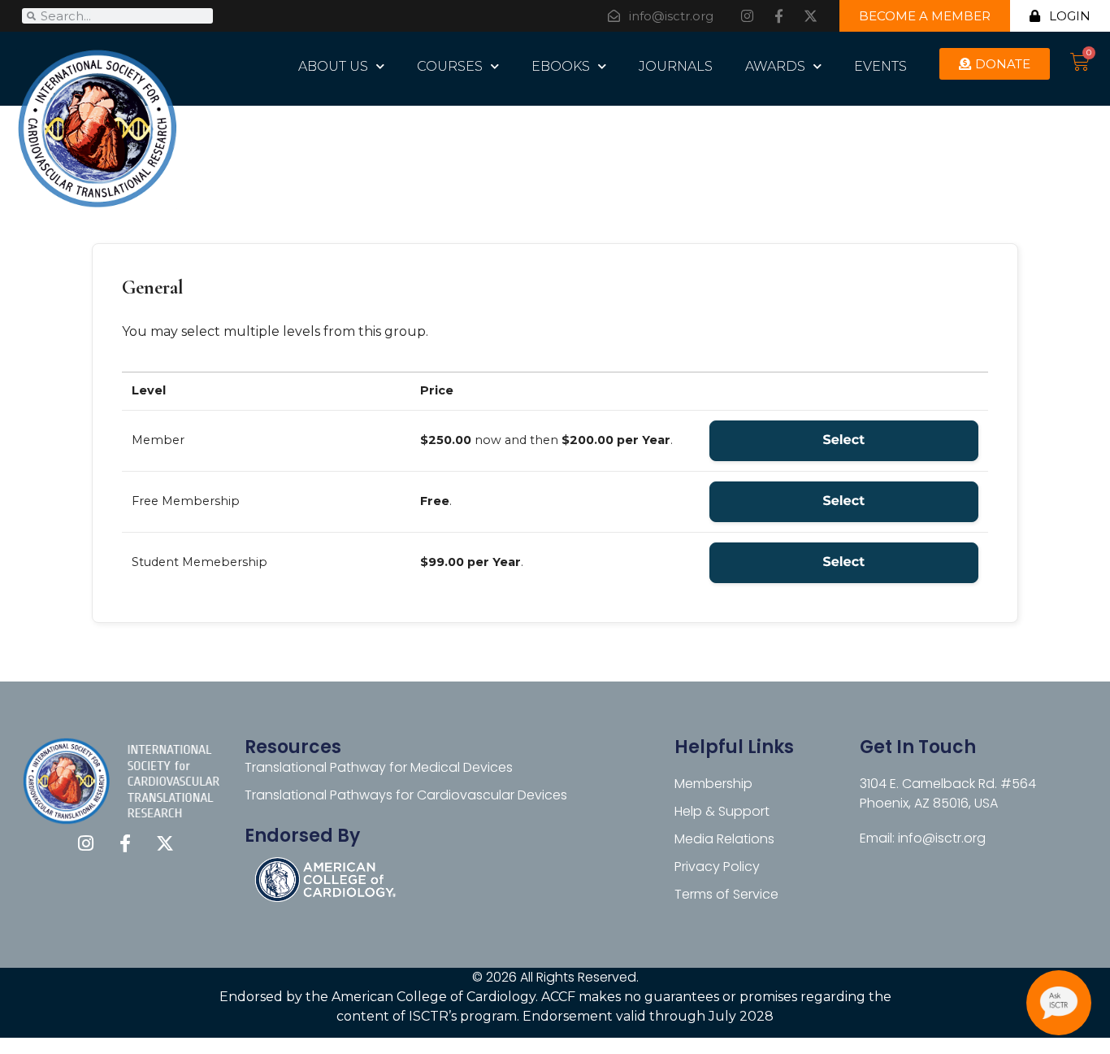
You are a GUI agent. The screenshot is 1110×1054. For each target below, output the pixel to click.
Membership (713, 783)
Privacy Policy (717, 866)
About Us (333, 66)
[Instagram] (747, 16)
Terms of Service (726, 894)
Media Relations (724, 839)
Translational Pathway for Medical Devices (379, 767)
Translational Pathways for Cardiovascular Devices (406, 795)
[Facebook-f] (778, 16)
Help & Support (722, 811)
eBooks (560, 66)
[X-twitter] (810, 16)
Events (880, 66)
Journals (676, 66)
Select (843, 440)
